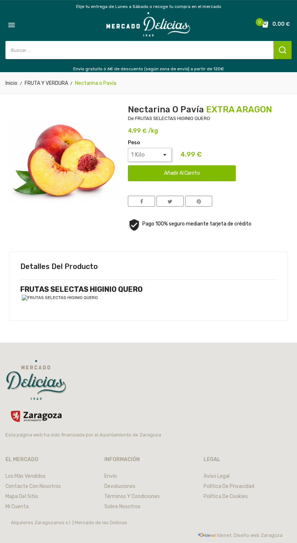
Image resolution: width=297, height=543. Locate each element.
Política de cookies (226, 496)
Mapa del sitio (21, 496)
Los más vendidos (25, 476)
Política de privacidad (229, 486)
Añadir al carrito (182, 173)
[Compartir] (141, 201)
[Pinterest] (198, 201)
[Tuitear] (170, 201)
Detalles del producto (59, 266)
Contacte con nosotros (33, 486)
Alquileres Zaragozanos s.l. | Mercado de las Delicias (69, 522)
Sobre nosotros (122, 506)
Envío (110, 476)
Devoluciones (119, 486)
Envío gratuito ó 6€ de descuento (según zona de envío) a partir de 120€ (148, 68)
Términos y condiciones (132, 496)
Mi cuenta (17, 506)
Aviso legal (217, 476)
